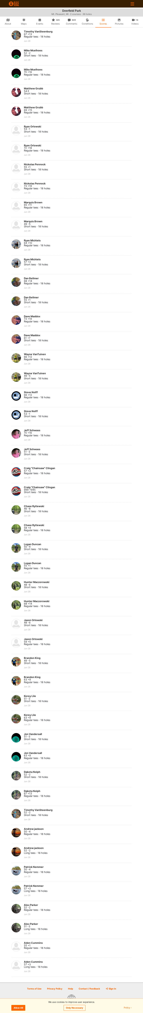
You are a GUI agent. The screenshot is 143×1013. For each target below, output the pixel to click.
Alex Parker (31, 904)
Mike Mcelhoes (33, 50)
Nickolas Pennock (35, 164)
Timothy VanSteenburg (38, 31)
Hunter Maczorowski (36, 582)
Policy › (128, 1008)
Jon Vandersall (33, 734)
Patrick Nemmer (34, 866)
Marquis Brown (33, 202)
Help (70, 988)
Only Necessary (74, 1008)
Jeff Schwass (32, 430)
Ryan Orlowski (32, 126)
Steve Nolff (31, 392)
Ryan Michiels (32, 240)
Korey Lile (30, 695)
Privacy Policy (54, 988)
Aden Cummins (33, 942)
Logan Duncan (32, 544)
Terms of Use (34, 988)
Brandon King (32, 657)
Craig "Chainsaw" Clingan (39, 468)
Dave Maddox (32, 316)
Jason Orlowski (33, 620)
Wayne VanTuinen (35, 354)
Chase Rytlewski (34, 506)
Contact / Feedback (89, 988)
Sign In (112, 988)
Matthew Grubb (33, 88)
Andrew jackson (34, 828)
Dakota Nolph (32, 771)
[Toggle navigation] (132, 4)
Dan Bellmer (31, 278)
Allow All (18, 1008)
